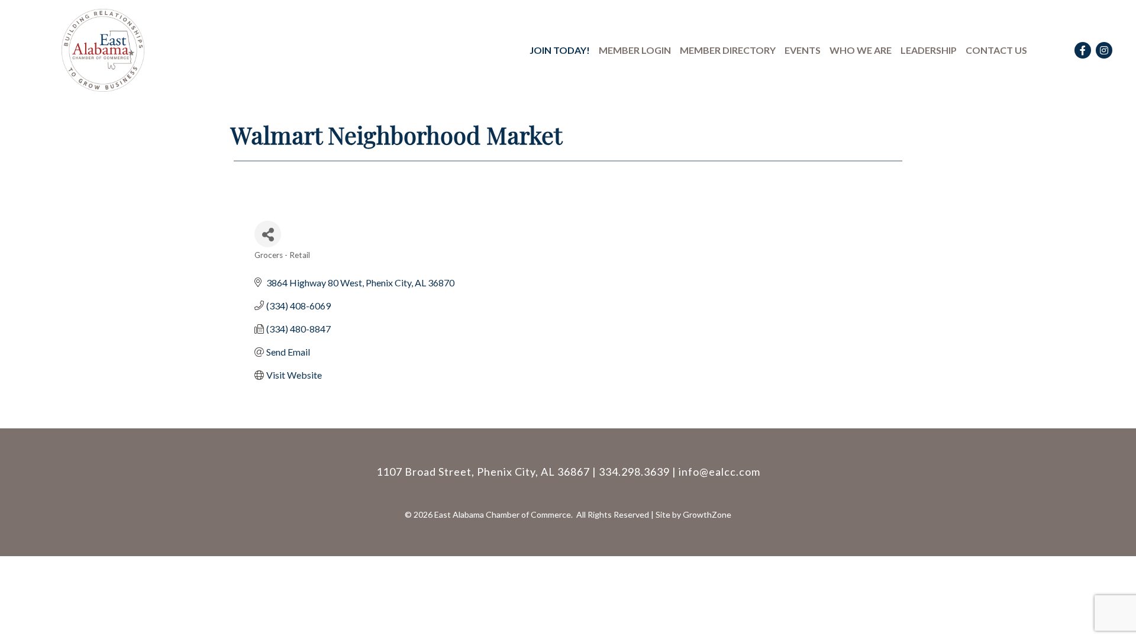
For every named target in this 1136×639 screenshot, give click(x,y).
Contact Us (996, 50)
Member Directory (728, 50)
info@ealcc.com (719, 471)
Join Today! (560, 50)
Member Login (635, 50)
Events (803, 50)
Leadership (929, 50)
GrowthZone (707, 514)
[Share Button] (267, 234)
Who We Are (861, 50)
